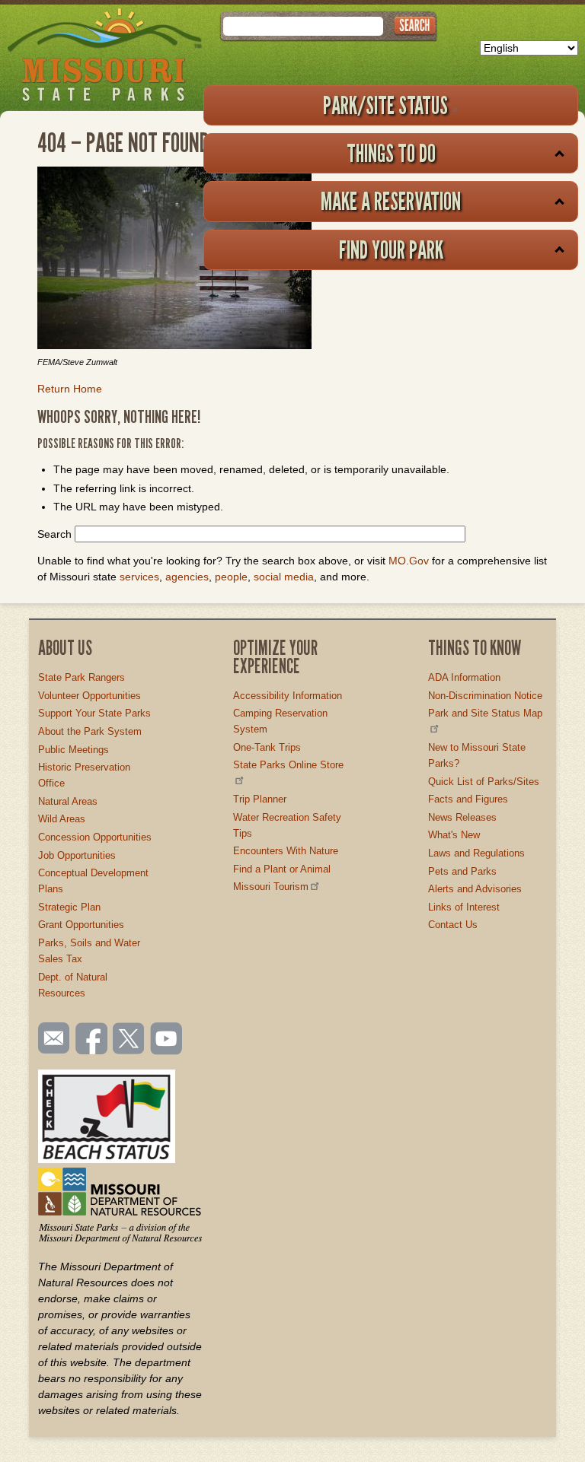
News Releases (462, 817)
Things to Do (391, 152)
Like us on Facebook (92, 1040)
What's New (454, 835)
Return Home (69, 389)
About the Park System (90, 731)
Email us (50, 1038)
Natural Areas (68, 801)
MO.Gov (408, 561)
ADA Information (464, 677)
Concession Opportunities (95, 837)
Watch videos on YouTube (167, 1040)
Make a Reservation (391, 200)
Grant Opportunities (81, 924)
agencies (187, 576)
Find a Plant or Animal (282, 869)
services (139, 576)
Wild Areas (61, 819)
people (231, 576)
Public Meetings (73, 749)
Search (54, 534)
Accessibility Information (287, 695)
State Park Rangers (81, 677)
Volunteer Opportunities (89, 695)
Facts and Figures (468, 799)
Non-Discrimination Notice (485, 695)
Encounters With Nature (285, 851)
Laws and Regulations (476, 853)
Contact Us (453, 924)
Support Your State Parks (94, 713)
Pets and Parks (462, 871)
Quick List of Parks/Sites (483, 781)
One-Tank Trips (267, 747)
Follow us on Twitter (127, 1040)
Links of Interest (464, 907)
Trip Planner (259, 799)
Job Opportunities (77, 855)
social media (284, 576)
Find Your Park (391, 249)
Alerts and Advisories (475, 889)
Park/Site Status (385, 105)
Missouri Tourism (270, 886)
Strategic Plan (69, 907)
